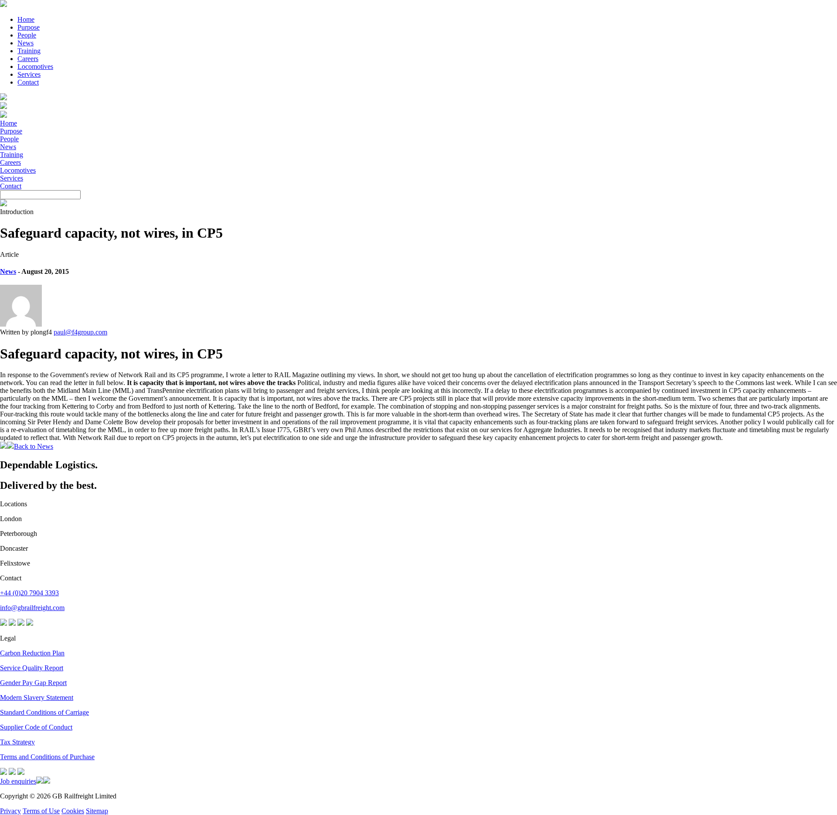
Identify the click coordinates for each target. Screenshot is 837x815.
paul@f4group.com (80, 332)
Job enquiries (18, 781)
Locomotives (35, 66)
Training (29, 51)
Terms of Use (41, 811)
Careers (27, 58)
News (25, 43)
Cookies (72, 811)
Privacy (10, 811)
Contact (28, 82)
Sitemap (97, 811)
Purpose (28, 27)
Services (29, 74)
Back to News (33, 446)
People (26, 35)
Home (25, 19)
